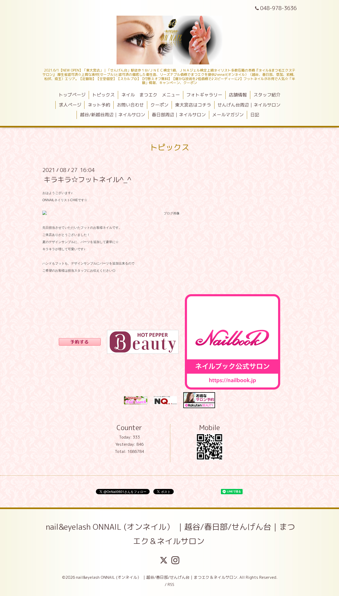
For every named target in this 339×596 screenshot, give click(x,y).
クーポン (159, 105)
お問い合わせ (130, 105)
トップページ (72, 95)
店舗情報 (238, 95)
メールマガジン (228, 115)
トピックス (103, 95)
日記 (254, 115)
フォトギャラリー (204, 95)
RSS (171, 584)
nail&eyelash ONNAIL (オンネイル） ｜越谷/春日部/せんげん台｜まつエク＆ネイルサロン (170, 534)
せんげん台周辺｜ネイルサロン (248, 105)
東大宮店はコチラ (193, 105)
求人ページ (70, 105)
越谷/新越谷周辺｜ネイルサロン (112, 115)
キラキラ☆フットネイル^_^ (87, 179)
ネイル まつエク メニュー (150, 95)
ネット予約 (99, 105)
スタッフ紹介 (266, 95)
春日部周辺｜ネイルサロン (179, 115)
